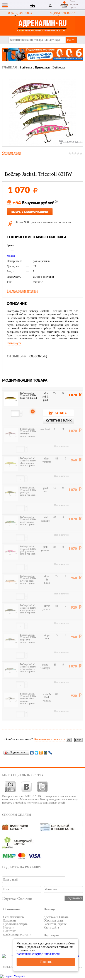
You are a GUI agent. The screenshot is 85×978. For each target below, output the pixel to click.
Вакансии (9, 920)
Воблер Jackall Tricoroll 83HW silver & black (28, 578)
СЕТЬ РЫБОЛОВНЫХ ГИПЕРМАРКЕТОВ (42, 26)
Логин (50, 5)
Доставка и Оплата (56, 917)
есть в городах (28, 436)
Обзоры (38, 356)
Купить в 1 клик (58, 420)
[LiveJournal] (50, 752)
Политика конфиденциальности (17, 932)
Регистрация (55, 5)
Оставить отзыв (11, 152)
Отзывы (16, 356)
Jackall (11, 255)
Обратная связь (53, 920)
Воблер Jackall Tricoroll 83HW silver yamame (28, 607)
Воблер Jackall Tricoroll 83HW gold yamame (28, 519)
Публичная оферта (15, 924)
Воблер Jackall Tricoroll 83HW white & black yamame (28, 697)
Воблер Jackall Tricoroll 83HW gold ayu (28, 490)
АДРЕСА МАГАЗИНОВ (33, 6)
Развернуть (14, 343)
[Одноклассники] (41, 752)
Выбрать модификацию (29, 212)
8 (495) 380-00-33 (21, 13)
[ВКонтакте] (32, 752)
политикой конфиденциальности (38, 954)
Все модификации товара (22, 290)
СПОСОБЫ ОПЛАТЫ (16, 814)
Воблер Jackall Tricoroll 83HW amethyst (28, 431)
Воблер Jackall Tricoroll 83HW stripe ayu (28, 637)
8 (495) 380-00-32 (62, 13)
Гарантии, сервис (55, 924)
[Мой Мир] (45, 752)
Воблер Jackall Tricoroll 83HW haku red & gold (28, 395)
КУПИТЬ (60, 413)
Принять (45, 961)
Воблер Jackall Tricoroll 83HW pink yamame (28, 549)
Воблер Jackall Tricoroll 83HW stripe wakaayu (28, 666)
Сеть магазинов (13, 917)
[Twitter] (36, 752)
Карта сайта (51, 927)
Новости (8, 927)
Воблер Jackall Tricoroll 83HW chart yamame (28, 460)
